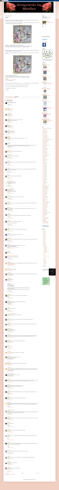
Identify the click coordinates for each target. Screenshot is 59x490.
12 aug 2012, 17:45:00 (10, 259)
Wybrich (8, 351)
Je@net (8, 268)
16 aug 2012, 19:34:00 (10, 426)
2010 (43, 266)
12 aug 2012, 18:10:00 (10, 265)
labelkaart (44, 180)
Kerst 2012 (44, 166)
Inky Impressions (45, 159)
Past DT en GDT (9, 13)
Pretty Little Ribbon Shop (46, 202)
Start (5, 13)
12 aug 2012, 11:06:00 (10, 193)
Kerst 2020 (44, 173)
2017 (43, 240)
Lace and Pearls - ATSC (47, 256)
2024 (43, 232)
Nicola (8, 390)
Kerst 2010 (44, 164)
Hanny (8, 195)
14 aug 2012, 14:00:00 (10, 394)
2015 (43, 242)
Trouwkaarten (44, 217)
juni (44, 258)
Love (43, 184)
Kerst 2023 (44, 176)
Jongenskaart (44, 160)
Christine (8, 294)
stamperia (44, 211)
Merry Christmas (49, 89)
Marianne (8, 113)
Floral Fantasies (45, 113)
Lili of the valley (45, 182)
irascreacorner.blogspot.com (10, 264)
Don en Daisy (44, 149)
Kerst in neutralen (49, 101)
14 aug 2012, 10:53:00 (10, 388)
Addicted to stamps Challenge (46, 128)
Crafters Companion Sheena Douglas (47, 139)
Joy (43, 161)
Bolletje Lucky (45, 94)
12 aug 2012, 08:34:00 (10, 110)
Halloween (44, 156)
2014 (43, 243)
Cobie (8, 307)
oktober (45, 248)
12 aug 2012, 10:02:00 (10, 152)
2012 (43, 245)
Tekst (43, 216)
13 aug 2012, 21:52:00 (10, 376)
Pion (43, 200)
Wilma (8, 136)
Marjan (8, 220)
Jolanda (8, 118)
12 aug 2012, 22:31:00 (10, 311)
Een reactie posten (8, 471)
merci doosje (44, 192)
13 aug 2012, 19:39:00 (10, 359)
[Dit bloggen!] (15, 96)
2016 (43, 241)
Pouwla (8, 142)
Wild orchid (6, 80)
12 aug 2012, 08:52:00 (10, 122)
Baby (43, 130)
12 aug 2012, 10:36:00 (10, 172)
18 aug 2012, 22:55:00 (10, 447)
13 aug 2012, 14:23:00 (10, 337)
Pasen (43, 198)
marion (8, 233)
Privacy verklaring (32, 13)
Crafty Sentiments (45, 141)
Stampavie (44, 209)
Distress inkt (8, 97)
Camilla (8, 461)
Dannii (8, 251)
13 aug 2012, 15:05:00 (10, 342)
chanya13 (8, 150)
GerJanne (8, 402)
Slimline (44, 208)
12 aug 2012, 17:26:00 (10, 248)
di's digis (44, 147)
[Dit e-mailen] (14, 96)
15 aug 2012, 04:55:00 (10, 407)
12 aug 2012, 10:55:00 (10, 186)
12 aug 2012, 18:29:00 (10, 270)
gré (7, 345)
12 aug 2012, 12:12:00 (10, 204)
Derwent (44, 146)
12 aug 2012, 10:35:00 (10, 158)
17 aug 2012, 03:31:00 (10, 432)
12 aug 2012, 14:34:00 (10, 235)
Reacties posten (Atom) (12, 474)
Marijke (8, 207)
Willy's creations (9, 101)
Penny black (44, 199)
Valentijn (44, 219)
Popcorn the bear (45, 201)
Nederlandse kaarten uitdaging (9, 79)
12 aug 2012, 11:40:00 (10, 199)
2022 (43, 234)
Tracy (8, 318)
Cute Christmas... (49, 95)
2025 (43, 231)
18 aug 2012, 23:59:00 (10, 453)
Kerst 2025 (44, 178)
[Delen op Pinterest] (17, 96)
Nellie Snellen (44, 196)
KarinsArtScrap (45, 82)
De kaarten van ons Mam (46, 88)
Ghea (8, 456)
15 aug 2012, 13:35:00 (10, 414)
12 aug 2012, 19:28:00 (10, 275)
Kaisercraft (44, 163)
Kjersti (8, 300)
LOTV (43, 183)
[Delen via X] (16, 96)
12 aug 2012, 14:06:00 (10, 225)
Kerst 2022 (44, 175)
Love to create (22, 83)
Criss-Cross (44, 144)
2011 (43, 265)
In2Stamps (44, 157)
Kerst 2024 (44, 177)
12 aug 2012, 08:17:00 (10, 105)
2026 (43, 230)
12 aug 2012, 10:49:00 (10, 178)
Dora (8, 244)
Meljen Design (45, 191)
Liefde (43, 181)
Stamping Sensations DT (46, 212)
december (45, 246)
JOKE (8, 130)
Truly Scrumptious (45, 218)
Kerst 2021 (44, 174)
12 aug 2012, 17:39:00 (10, 253)
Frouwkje (8, 278)
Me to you (44, 190)
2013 (43, 244)
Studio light (44, 214)
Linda (8, 228)
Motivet (44, 195)
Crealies (44, 142)
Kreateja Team (45, 179)
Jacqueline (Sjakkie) (10, 373)
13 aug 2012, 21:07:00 (10, 371)
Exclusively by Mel (9, 188)
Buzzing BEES (48, 64)
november (45, 247)
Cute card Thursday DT (46, 145)
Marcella (8, 328)
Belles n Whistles (45, 131)
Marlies (48, 21)
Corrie (8, 213)
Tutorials (27, 13)
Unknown (8, 362)
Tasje (43, 215)
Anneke (8, 429)
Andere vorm (44, 129)
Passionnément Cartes (46, 119)
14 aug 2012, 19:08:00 (10, 399)
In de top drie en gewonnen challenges (19, 13)
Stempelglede (14, 97)
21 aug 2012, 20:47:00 (10, 464)
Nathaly (8, 334)
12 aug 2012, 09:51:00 (10, 147)
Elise (8, 384)
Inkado (44, 158)
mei (44, 259)
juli (44, 257)
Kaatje (8, 422)
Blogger (35, 479)
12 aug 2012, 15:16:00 (10, 241)
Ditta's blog (44, 76)
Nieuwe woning (45, 197)
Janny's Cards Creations (10, 313)
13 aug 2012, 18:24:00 (10, 353)
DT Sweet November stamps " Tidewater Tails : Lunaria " (50, 121)
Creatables (44, 143)
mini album (44, 193)
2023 (43, 233)
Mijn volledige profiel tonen (50, 22)
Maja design (12, 97)
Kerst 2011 (44, 165)
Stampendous (44, 210)
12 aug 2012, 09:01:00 (10, 127)
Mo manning (44, 194)
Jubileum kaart (45, 162)
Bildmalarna (44, 132)
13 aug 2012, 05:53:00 (10, 320)
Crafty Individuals (45, 140)
